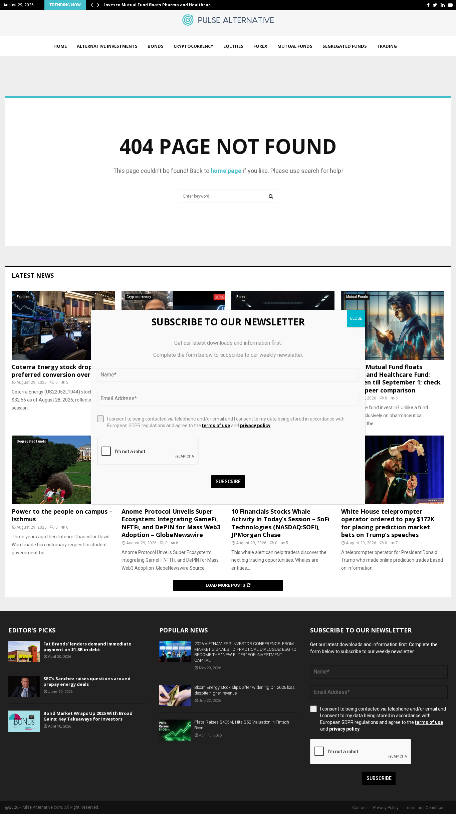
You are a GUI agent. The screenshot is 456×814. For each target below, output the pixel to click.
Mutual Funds (294, 46)
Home (60, 46)
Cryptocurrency (193, 46)
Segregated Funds (344, 46)
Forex (260, 46)
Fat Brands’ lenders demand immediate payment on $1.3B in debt (87, 646)
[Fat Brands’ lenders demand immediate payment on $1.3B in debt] (24, 651)
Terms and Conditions (425, 807)
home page (226, 170)
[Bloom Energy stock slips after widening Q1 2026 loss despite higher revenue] (175, 695)
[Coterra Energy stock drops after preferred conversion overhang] (63, 325)
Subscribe (379, 778)
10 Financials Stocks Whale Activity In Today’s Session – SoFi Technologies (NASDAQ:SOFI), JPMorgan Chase (280, 523)
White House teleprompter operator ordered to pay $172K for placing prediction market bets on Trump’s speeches (387, 523)
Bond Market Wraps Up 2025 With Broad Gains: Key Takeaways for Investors (88, 716)
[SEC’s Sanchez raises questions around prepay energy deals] (24, 686)
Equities (233, 46)
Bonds (156, 46)
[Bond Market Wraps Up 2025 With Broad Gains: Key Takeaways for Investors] (24, 721)
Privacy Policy (386, 807)
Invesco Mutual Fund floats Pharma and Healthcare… (160, 5)
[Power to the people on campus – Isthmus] (63, 470)
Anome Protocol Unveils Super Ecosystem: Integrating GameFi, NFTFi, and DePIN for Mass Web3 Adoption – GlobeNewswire (171, 523)
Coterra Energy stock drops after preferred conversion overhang (62, 370)
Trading (387, 46)
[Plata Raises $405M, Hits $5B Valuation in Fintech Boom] (175, 730)
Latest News (33, 275)
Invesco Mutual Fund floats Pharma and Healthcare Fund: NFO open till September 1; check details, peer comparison (391, 378)
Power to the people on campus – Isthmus (62, 515)
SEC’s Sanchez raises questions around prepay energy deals (87, 681)
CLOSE (356, 318)
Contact (359, 807)
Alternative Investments (107, 46)
